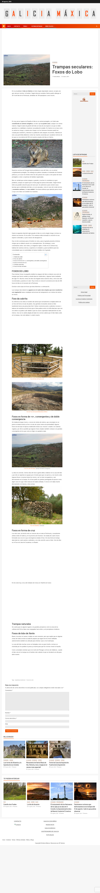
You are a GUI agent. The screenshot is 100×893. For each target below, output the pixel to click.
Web (6, 724)
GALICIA (83, 171)
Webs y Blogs (49, 26)
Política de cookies (84, 302)
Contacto (17, 26)
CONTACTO (17, 821)
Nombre (8, 713)
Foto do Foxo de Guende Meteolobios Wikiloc (37, 411)
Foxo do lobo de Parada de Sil (37, 378)
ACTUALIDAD (28, 760)
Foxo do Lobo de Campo (29, 468)
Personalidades (85, 180)
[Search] (97, 26)
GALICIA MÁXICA (50, 828)
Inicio (9, 26)
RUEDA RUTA (50, 824)
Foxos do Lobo (29, 680)
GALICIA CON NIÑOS (50, 821)
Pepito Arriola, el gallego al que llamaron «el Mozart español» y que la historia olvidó (88, 218)
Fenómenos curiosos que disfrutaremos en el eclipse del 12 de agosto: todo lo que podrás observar (88, 203)
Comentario (9, 690)
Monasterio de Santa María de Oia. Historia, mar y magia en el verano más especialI (36, 764)
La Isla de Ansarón (87, 173)
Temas (25, 26)
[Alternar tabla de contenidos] (45, 254)
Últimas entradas (36, 26)
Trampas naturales (19, 264)
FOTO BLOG (50, 835)
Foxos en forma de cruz (20, 262)
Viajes (92, 171)
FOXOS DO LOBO (18, 257)
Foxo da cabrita (18, 259)
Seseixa (14, 767)
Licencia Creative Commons (84, 299)
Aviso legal (84, 292)
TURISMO (11, 760)
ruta (83, 161)
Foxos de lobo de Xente (20, 266)
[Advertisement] (50, 43)
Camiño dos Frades (87, 163)
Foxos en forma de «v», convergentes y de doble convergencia (30, 260)
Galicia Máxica (57, 76)
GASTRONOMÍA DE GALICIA (50, 831)
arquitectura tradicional (20, 680)
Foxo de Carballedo (34, 525)
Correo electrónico (11, 718)
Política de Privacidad (84, 295)
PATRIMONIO (54, 62)
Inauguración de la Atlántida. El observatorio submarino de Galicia (88, 230)
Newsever (53, 843)
